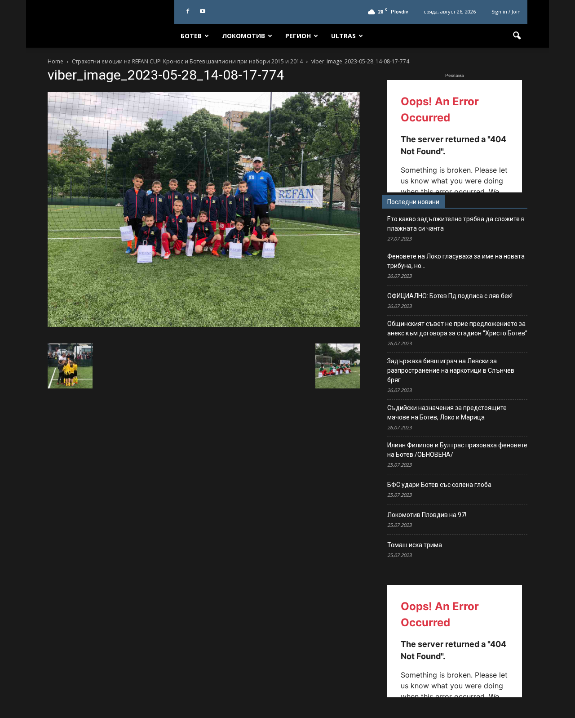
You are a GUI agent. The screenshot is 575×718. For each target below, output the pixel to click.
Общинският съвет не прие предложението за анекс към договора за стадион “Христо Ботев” (457, 328)
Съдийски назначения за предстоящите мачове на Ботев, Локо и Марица (447, 412)
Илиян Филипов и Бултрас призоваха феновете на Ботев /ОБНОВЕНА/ (457, 450)
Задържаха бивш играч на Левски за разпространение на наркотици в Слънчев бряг (450, 370)
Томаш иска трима (414, 545)
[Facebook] (188, 11)
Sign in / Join (506, 11)
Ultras (343, 35)
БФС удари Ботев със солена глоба (439, 484)
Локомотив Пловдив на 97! (426, 514)
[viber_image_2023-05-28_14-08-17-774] (204, 324)
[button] (516, 36)
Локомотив (243, 35)
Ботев (191, 35)
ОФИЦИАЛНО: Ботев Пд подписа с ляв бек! (450, 295)
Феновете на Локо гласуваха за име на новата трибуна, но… (456, 261)
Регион (298, 35)
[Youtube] (202, 11)
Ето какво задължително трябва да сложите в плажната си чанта (456, 223)
